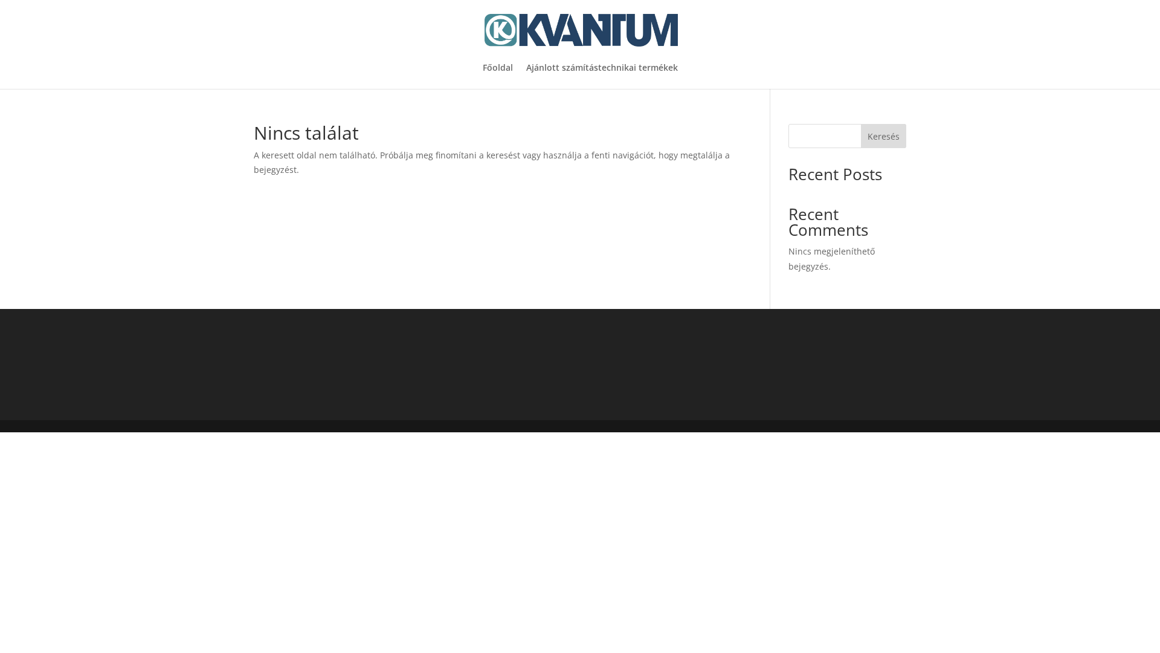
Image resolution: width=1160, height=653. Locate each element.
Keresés (884, 136)
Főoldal (498, 68)
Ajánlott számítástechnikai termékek (602, 68)
